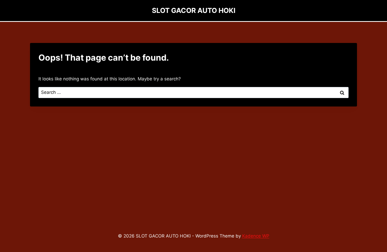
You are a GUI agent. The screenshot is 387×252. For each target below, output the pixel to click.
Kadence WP (255, 236)
